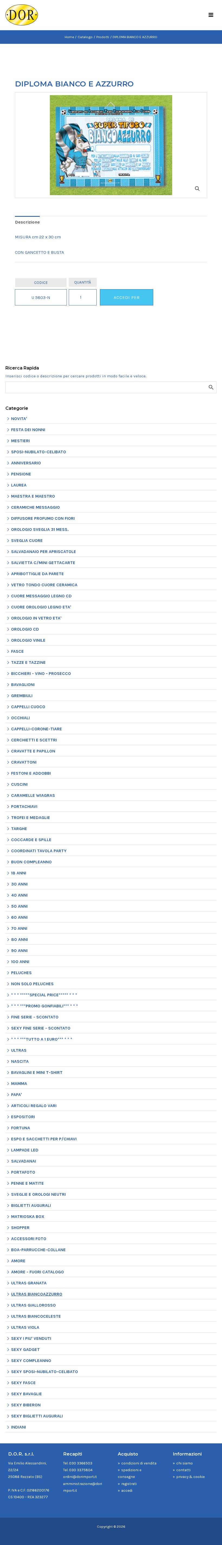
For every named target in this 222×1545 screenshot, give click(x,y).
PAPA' (16, 1094)
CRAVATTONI (24, 762)
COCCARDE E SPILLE (31, 839)
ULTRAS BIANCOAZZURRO (36, 1294)
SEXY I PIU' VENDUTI (31, 1338)
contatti (183, 1470)
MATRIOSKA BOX (27, 1216)
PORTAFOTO (23, 1172)
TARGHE (19, 828)
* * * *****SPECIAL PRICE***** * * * (44, 994)
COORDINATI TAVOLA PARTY (39, 850)
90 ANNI (19, 950)
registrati (129, 1483)
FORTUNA (20, 1127)
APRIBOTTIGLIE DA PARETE (37, 573)
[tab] (27, 222)
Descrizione (27, 222)
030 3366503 (80, 1463)
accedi (126, 1490)
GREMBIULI (21, 695)
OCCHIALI (20, 717)
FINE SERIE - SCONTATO (34, 1017)
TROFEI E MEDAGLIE (30, 817)
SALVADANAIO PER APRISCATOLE (43, 551)
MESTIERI (20, 440)
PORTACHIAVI (24, 806)
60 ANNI (19, 917)
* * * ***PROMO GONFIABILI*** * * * (44, 1005)
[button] (197, 189)
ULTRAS (19, 1050)
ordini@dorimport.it (80, 1476)
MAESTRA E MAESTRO (33, 496)
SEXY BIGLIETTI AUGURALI (37, 1416)
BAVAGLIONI (23, 684)
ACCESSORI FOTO (28, 1238)
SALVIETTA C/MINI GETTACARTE (43, 562)
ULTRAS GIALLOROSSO (33, 1305)
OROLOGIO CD (25, 629)
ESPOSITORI (23, 1116)
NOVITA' (19, 418)
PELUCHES (21, 972)
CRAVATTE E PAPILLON (33, 751)
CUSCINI (19, 784)
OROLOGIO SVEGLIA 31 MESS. (39, 529)
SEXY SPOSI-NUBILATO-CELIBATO (44, 1371)
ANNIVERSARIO (26, 462)
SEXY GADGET (25, 1349)
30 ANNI (19, 884)
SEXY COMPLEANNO (31, 1360)
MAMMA (19, 1083)
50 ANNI (19, 906)
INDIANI (18, 1427)
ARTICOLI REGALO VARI (34, 1105)
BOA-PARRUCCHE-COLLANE (38, 1249)
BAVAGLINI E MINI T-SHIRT (37, 1072)
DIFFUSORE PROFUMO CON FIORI (43, 518)
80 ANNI (19, 939)
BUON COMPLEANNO (31, 861)
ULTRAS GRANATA (29, 1283)
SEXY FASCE (23, 1382)
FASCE (17, 651)
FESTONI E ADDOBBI (31, 773)
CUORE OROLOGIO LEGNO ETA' (41, 607)
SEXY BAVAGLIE (26, 1393)
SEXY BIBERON (26, 1404)
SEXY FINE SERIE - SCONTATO (40, 1028)
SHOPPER (20, 1227)
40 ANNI (19, 895)
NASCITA (20, 1061)
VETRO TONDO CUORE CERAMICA (44, 584)
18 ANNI (18, 872)
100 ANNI (20, 961)
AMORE (18, 1260)
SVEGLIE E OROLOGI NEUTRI (38, 1194)
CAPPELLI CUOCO (28, 706)
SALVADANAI (23, 1161)
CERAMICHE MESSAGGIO (35, 507)
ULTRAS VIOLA (25, 1327)
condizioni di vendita (138, 1463)
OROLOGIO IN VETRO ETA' (36, 618)
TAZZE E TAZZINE (28, 662)
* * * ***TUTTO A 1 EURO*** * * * (41, 1039)
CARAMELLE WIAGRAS (33, 795)
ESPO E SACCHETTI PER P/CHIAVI (44, 1138)
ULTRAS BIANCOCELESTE (36, 1316)
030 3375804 (81, 1470)
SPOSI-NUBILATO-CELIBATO (38, 451)
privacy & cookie (190, 1476)
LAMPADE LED (24, 1150)
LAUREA (19, 485)
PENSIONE (21, 474)
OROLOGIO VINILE (28, 640)
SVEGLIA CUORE (27, 540)
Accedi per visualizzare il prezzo (127, 300)
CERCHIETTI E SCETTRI (34, 739)
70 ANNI (19, 928)
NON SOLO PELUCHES (32, 983)
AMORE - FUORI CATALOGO (37, 1271)
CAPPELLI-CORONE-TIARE (36, 728)
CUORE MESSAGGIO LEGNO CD (41, 595)
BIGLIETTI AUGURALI (31, 1205)
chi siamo (184, 1463)
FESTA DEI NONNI (28, 429)
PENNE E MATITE (27, 1183)
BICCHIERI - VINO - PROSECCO (41, 673)
